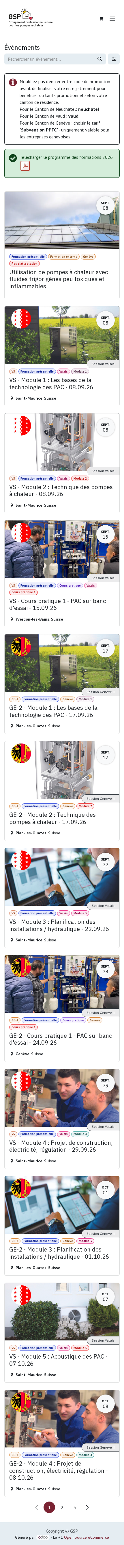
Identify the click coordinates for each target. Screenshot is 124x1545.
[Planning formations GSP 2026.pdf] (25, 166)
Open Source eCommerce (86, 1537)
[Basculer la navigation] (112, 18)
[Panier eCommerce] (101, 18)
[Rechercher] (100, 59)
